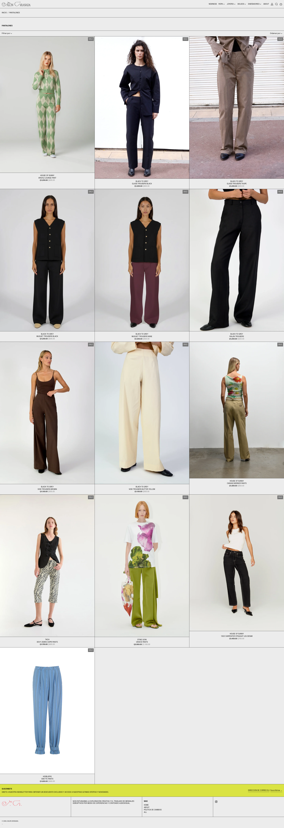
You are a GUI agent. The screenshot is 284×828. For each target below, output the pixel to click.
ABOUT (146, 807)
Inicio (4, 13)
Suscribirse (275, 790)
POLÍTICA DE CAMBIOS (153, 810)
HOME (146, 805)
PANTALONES (14, 13)
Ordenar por (275, 33)
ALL (145, 812)
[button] (276, 4)
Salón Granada (12, 821)
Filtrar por (6, 33)
